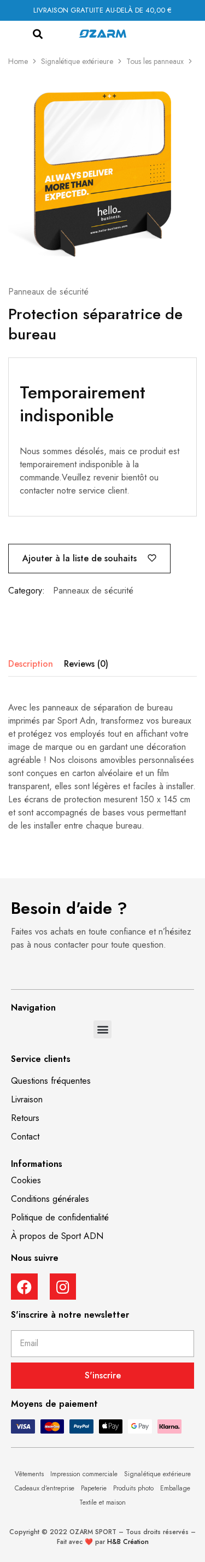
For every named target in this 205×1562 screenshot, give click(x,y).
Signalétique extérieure (77, 61)
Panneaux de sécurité (48, 291)
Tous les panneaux (155, 61)
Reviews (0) (86, 663)
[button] (38, 34)
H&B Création (128, 1542)
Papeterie (94, 1488)
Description (30, 663)
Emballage (175, 1488)
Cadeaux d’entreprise (44, 1488)
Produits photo (133, 1488)
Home (18, 61)
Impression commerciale (84, 1474)
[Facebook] (24, 1286)
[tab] (33, 664)
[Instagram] (63, 1286)
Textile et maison (102, 1502)
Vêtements (29, 1474)
